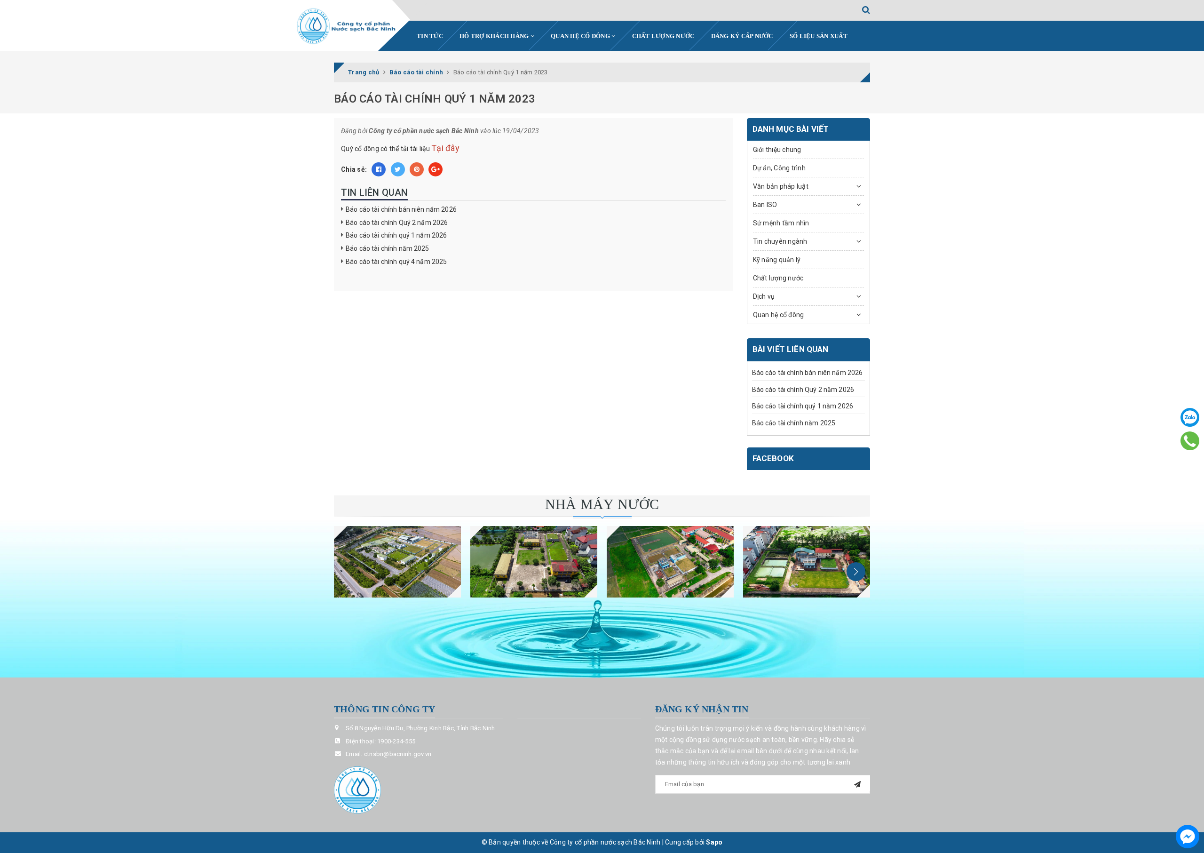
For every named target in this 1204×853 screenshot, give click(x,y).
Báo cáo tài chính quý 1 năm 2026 (396, 235)
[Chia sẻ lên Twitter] (398, 169)
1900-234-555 (396, 741)
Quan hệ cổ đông (581, 36)
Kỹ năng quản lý (777, 259)
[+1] (435, 169)
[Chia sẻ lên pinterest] (417, 169)
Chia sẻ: (354, 169)
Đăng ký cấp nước (742, 36)
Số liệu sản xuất (819, 36)
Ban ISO (765, 204)
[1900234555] (1190, 440)
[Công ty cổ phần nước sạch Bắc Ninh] (346, 26)
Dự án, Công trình (779, 168)
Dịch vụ (764, 296)
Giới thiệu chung (777, 149)
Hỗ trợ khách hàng (495, 36)
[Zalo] (1189, 417)
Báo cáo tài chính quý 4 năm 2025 (396, 261)
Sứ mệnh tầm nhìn (781, 223)
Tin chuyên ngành (780, 241)
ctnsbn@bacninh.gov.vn (397, 753)
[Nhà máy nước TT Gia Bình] (670, 562)
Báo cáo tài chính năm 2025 (387, 248)
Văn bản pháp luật (780, 186)
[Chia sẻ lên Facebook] (379, 169)
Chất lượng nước (663, 36)
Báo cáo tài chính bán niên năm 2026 (401, 209)
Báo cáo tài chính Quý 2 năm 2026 (397, 222)
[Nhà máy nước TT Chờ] (806, 562)
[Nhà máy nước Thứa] (533, 562)
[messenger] (1187, 836)
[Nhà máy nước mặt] (397, 562)
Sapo (714, 842)
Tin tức (430, 36)
